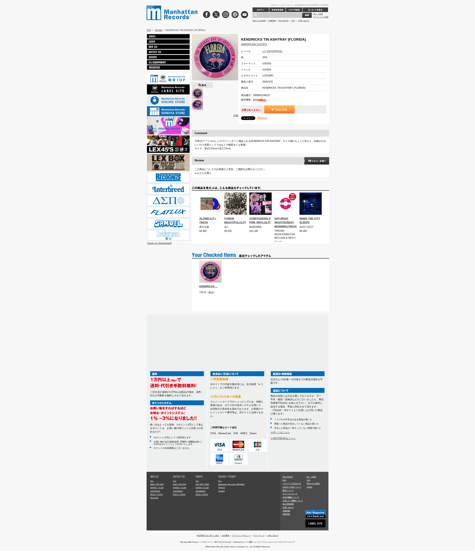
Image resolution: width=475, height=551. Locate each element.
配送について (288, 490)
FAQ (293, 21)
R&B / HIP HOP (157, 484)
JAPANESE (155, 491)
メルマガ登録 (294, 9)
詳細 (235, 115)
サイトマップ (258, 535)
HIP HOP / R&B (202, 484)
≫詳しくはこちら (280, 432)
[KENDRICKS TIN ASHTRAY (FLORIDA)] (202, 84)
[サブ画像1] (197, 100)
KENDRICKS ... (208, 286)
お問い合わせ (303, 21)
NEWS (309, 487)
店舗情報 (272, 21)
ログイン (261, 9)
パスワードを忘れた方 (292, 484)
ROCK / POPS (156, 495)
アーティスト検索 (321, 17)
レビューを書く (203, 172)
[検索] (307, 15)
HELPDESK (284, 21)
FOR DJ (221, 488)
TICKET (221, 491)
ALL (152, 481)
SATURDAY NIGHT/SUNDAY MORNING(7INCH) (285, 222)
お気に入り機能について (293, 501)
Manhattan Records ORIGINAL (231, 484)
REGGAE (154, 498)
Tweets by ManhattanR (159, 243)
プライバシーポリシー (241, 535)
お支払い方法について (292, 487)
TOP (149, 30)
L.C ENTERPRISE (272, 51)
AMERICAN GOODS (254, 44)
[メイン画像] (197, 89)
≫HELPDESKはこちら (283, 438)
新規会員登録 (277, 9)
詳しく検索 (318, 14)
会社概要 (225, 535)
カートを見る (315, 9)
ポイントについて (290, 494)
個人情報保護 (288, 504)
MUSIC (158, 30)
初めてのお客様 (259, 21)
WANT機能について (291, 497)
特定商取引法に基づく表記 (208, 535)
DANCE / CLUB (156, 488)
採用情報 (286, 514)
